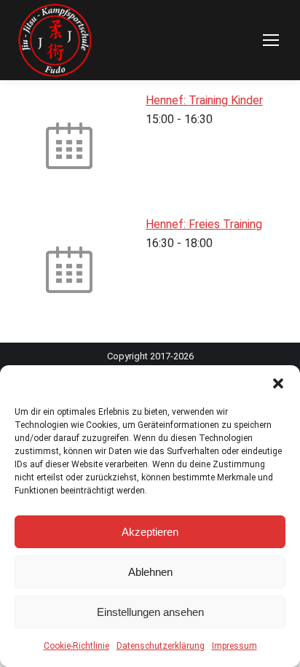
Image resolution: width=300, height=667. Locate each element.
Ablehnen (150, 572)
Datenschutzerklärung (161, 646)
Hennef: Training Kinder (204, 100)
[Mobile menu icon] (270, 40)
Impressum (234, 646)
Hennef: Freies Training (204, 224)
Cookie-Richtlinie (76, 646)
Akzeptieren (150, 532)
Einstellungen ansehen (150, 612)
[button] (278, 383)
